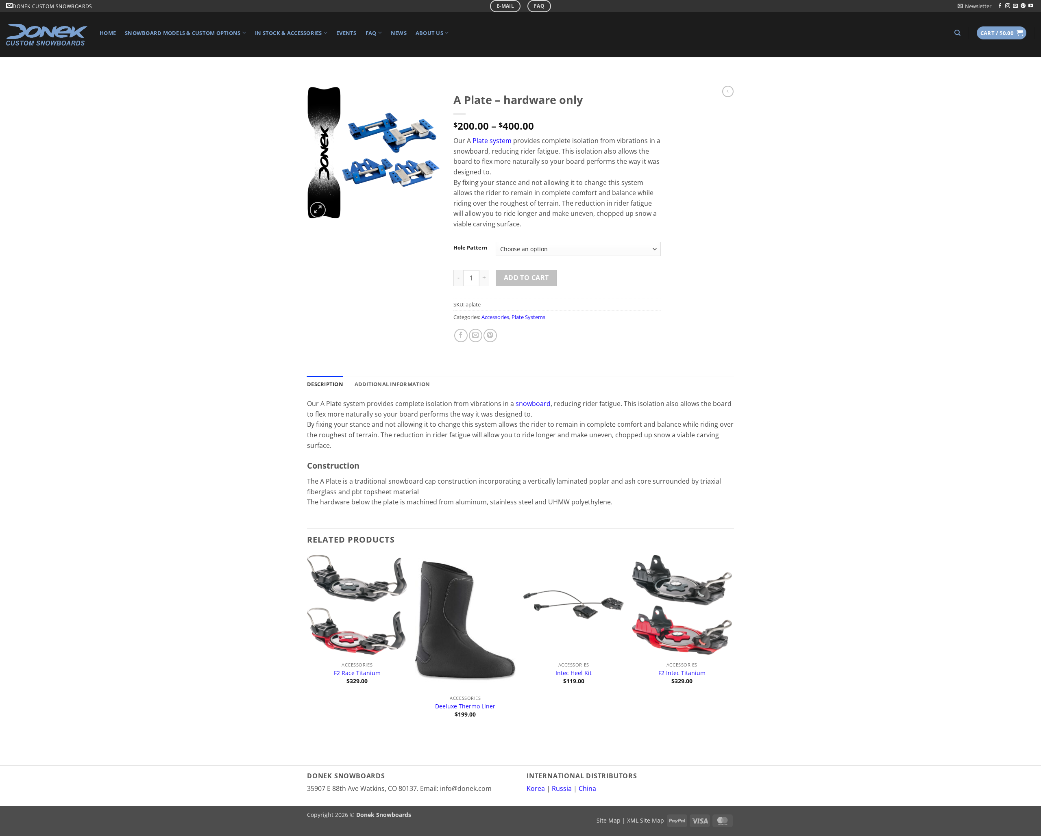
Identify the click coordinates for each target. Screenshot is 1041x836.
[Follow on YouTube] (1030, 6)
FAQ (371, 33)
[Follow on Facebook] (999, 6)
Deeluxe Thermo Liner (465, 706)
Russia (562, 788)
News (399, 33)
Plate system (492, 140)
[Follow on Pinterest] (1023, 6)
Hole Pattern (470, 248)
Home (108, 33)
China (587, 788)
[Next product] (728, 91)
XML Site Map (645, 820)
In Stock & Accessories (288, 33)
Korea (536, 788)
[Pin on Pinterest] (490, 335)
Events (346, 33)
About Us (429, 33)
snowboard (533, 403)
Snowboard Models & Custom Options (182, 33)
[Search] (957, 33)
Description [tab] (325, 384)
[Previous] (307, 644)
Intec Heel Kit (573, 673)
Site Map (609, 820)
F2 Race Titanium (357, 673)
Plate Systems (528, 317)
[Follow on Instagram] (1007, 6)
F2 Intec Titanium (682, 673)
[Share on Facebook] (461, 335)
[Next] (731, 644)
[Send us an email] (1015, 6)
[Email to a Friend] (475, 335)
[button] (974, 6)
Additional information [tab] (392, 384)
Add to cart (526, 277)
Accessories (495, 317)
